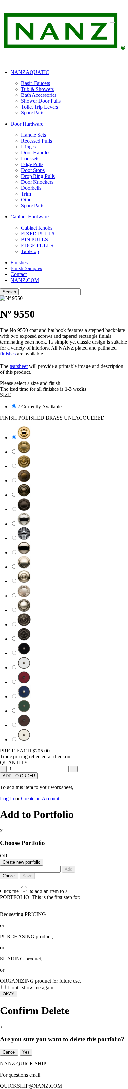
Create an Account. (41, 798)
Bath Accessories (38, 95)
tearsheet (19, 366)
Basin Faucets (35, 83)
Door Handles (35, 152)
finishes (8, 353)
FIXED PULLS (37, 233)
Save (27, 875)
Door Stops (33, 170)
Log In (7, 798)
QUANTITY (14, 762)
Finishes (19, 262)
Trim (26, 194)
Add (68, 869)
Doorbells (31, 188)
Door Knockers (37, 182)
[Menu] (113, 22)
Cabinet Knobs (36, 228)
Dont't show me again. (31, 987)
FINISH (52, 418)
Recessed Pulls (36, 141)
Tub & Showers (37, 89)
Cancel (9, 875)
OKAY (8, 994)
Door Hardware (27, 124)
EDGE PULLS (37, 245)
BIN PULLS (34, 239)
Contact (19, 274)
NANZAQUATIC (30, 72)
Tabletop (30, 251)
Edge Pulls (32, 164)
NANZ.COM (25, 280)
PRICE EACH (25, 750)
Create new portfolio (21, 862)
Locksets (30, 158)
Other (27, 199)
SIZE (5, 395)
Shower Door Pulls (41, 101)
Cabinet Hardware (30, 216)
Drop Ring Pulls (38, 176)
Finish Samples (26, 268)
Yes (26, 1052)
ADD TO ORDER (19, 775)
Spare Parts (32, 112)
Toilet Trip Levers (39, 107)
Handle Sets (33, 135)
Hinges (28, 146)
